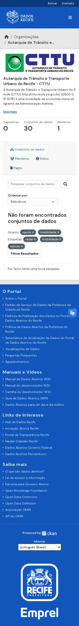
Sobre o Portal (15, 298)
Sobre (44, 159)
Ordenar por (17, 195)
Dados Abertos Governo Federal (28, 448)
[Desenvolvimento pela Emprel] (39, 613)
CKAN (49, 533)
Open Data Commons (21, 497)
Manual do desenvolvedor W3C (27, 385)
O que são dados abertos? (24, 471)
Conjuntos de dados (29, 149)
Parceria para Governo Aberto (27, 484)
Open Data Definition (20, 503)
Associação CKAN (18, 510)
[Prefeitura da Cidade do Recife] (39, 582)
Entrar (52, 3)
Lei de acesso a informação (25, 478)
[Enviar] (65, 184)
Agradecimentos (17, 362)
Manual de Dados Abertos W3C (28, 379)
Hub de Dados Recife (20, 422)
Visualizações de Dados (22, 349)
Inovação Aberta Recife (22, 428)
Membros (21, 159)
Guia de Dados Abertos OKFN (26, 398)
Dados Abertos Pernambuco (26, 454)
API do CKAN (14, 516)
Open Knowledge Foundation (26, 491)
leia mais (10, 112)
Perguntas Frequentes (21, 355)
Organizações (26, 36)
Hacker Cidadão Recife (21, 441)
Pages (17, 168)
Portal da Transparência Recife (27, 435)
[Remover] (33, 232)
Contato (68, 3)
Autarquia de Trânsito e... (31, 42)
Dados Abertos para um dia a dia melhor (34, 405)
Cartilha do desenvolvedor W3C (28, 392)
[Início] (6, 36)
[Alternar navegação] (70, 18)
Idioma (39, 541)
